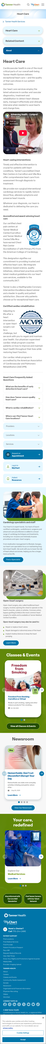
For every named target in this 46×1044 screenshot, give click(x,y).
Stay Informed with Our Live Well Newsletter (12, 898)
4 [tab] (27, 802)
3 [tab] (24, 802)
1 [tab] (22, 720)
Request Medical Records (12, 953)
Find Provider (8, 945)
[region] (23, 1029)
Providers (10, 426)
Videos (5, 994)
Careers (6, 974)
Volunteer (6, 997)
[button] (4, 690)
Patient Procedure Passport (13, 947)
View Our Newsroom (23, 808)
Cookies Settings (23, 1033)
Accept (23, 1039)
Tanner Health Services (15, 21)
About (9, 50)
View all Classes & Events (23, 726)
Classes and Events (10, 977)
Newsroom (7, 986)
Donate (5, 983)
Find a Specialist (13, 559)
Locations (10, 435)
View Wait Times (9, 956)
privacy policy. (8, 1028)
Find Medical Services (10, 942)
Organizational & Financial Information (17, 988)
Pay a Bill (6, 950)
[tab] (23, 387)
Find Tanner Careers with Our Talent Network (33, 898)
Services (9, 444)
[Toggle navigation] (43, 4)
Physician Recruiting (10, 991)
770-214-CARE (19, 931)
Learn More (11, 643)
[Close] (43, 1017)
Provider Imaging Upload (12, 964)
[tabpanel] (23, 772)
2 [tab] (24, 720)
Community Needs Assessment (14, 980)
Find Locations (8, 939)
